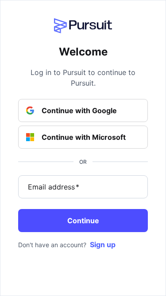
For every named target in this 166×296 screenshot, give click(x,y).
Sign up (103, 244)
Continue (83, 220)
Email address (53, 187)
